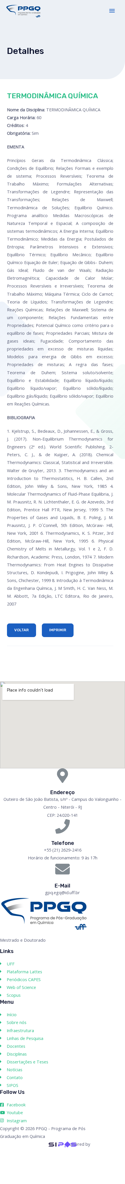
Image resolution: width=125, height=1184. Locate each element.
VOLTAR (21, 630)
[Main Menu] (112, 11)
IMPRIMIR (57, 630)
